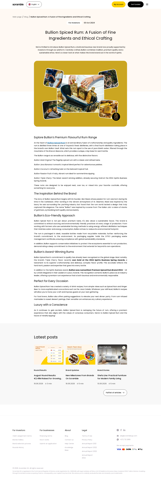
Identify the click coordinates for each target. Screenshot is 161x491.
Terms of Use (87, 436)
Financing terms (46, 436)
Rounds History (18, 447)
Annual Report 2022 (89, 447)
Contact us (69, 440)
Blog (26, 17)
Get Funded (135, 4)
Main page (17, 17)
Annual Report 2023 (89, 451)
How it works (44, 440)
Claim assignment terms (22, 436)
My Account (118, 4)
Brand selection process (22, 443)
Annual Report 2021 (89, 443)
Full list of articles (113, 392)
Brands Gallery (18, 440)
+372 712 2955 (125, 439)
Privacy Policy (87, 440)
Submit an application (48, 443)
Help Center (69, 443)
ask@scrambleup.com (128, 436)
